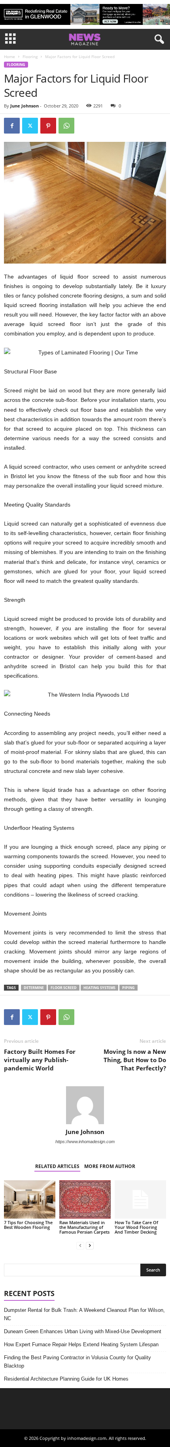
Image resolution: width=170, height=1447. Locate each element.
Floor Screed (64, 987)
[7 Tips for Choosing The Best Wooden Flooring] (29, 1199)
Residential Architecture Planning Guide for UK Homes (66, 1379)
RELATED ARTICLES (57, 1166)
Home (9, 56)
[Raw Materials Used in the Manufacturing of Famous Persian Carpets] (85, 1199)
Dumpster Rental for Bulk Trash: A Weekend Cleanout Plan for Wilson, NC (84, 1314)
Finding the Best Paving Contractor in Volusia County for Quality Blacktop (77, 1362)
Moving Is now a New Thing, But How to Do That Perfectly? (135, 1060)
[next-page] (90, 1245)
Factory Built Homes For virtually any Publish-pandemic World (40, 1060)
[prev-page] (80, 1245)
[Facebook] (12, 126)
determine (34, 987)
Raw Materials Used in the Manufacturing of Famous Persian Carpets (84, 1227)
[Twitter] (30, 126)
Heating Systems (99, 987)
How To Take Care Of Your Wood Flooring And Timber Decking (136, 1227)
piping (128, 987)
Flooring (30, 56)
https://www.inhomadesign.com (85, 1141)
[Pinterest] (48, 126)
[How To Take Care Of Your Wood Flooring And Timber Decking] (140, 1199)
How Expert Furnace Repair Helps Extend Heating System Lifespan (81, 1344)
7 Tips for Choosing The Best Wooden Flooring (28, 1224)
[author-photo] (85, 1105)
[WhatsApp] (66, 126)
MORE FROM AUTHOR (109, 1166)
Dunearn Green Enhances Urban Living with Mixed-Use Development (82, 1331)
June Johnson (24, 106)
